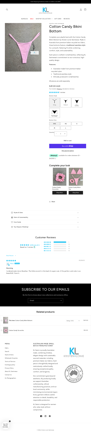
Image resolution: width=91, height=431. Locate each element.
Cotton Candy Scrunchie (56, 188)
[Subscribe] (61, 300)
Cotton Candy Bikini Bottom (20, 320)
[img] (11, 261)
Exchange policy (10, 365)
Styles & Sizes (9, 355)
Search (7, 351)
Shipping (59, 89)
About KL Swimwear (11, 371)
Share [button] (53, 201)
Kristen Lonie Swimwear (47, 430)
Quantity (51, 132)
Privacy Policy (9, 368)
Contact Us (8, 375)
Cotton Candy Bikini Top (75, 188)
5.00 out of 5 (35, 245)
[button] (7, 9)
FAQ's (6, 348)
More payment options (68, 150)
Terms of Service (10, 361)
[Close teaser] (10, 421)
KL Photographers (10, 378)
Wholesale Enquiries (11, 358)
